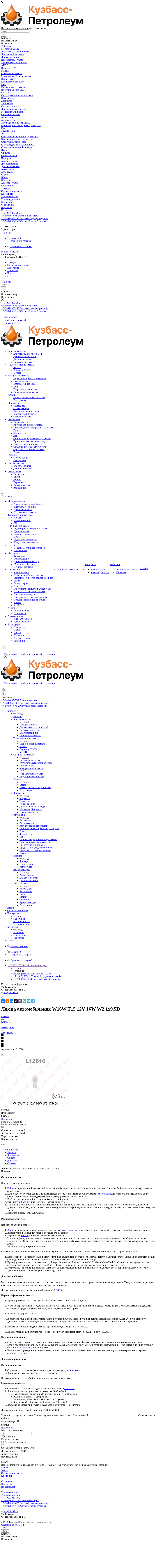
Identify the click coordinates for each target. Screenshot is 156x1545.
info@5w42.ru (11, 251)
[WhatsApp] (24, 1001)
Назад (19, 713)
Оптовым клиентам (11, 1473)
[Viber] (20, 1001)
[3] (78, 1041)
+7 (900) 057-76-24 (12, 213)
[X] (16, 1001)
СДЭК (59, 1290)
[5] (78, 1046)
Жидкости (25, 798)
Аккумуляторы (27, 875)
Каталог (17, 716)
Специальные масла (30, 760)
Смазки (23, 784)
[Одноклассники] (7, 1001)
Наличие (11, 1152)
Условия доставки (10, 1495)
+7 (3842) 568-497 (24, 218)
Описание (12, 1149)
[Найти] (3, 35)
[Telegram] (33, 1001)
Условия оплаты (9, 1492)
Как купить (19, 918)
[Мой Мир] (11, 1001)
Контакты (74, 1370)
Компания (18, 932)
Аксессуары (26, 888)
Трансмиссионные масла (32, 743)
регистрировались (70, 1230)
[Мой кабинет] (2, 651)
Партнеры (6, 1484)
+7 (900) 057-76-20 (24, 221)
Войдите (11, 1188)
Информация (8, 1486)
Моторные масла (28, 724)
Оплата (11, 1158)
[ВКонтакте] (3, 1001)
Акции (4, 1470)
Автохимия (25, 820)
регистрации (104, 1193)
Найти (5, 1531)
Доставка (12, 1160)
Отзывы (11, 1163)
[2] (78, 1038)
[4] (78, 1043)
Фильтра (24, 861)
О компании (7, 1481)
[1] (78, 1035)
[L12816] (35, 1106)
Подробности (8, 1119)
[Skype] (28, 1001)
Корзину (25, 1202)
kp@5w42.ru (24, 1347)
